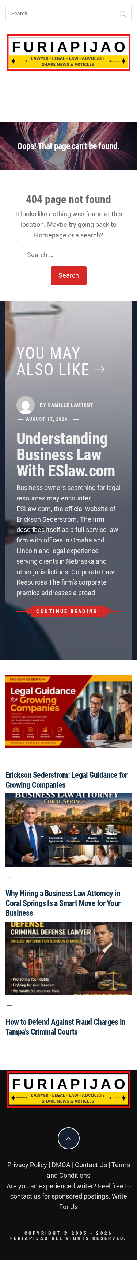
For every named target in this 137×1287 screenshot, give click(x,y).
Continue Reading (67, 611)
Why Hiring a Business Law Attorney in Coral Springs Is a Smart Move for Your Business (62, 903)
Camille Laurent (71, 405)
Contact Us (91, 1165)
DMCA (61, 1165)
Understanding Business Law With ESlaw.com (65, 454)
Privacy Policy (27, 1165)
